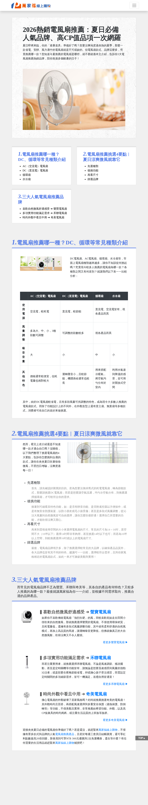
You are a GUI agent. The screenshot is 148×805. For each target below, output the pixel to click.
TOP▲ (141, 738)
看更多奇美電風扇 (114, 720)
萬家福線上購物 (108, 729)
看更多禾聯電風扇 (114, 684)
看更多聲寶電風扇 (114, 642)
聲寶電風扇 (100, 612)
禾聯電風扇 (100, 658)
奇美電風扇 (96, 694)
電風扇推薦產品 (64, 734)
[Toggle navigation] (134, 5)
